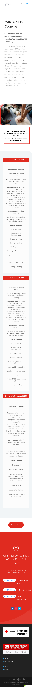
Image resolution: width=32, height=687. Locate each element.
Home (6, 658)
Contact (6, 669)
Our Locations (8, 661)
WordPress (16, 684)
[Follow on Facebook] (12, 608)
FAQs (6, 666)
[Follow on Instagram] (16, 608)
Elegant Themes (16, 682)
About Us (7, 664)
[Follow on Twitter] (19, 608)
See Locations (16, 525)
